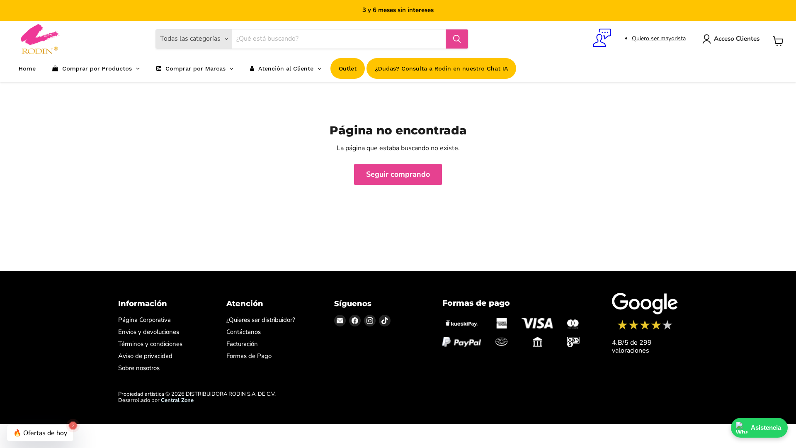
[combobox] (339, 39)
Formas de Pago (249, 356)
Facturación (242, 344)
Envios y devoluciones (148, 332)
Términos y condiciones (150, 344)
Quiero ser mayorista (659, 38)
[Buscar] (457, 39)
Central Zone (177, 400)
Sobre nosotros (139, 368)
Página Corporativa (144, 320)
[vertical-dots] (645, 328)
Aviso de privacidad (145, 356)
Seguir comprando (398, 174)
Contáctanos (243, 332)
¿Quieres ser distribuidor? (260, 320)
